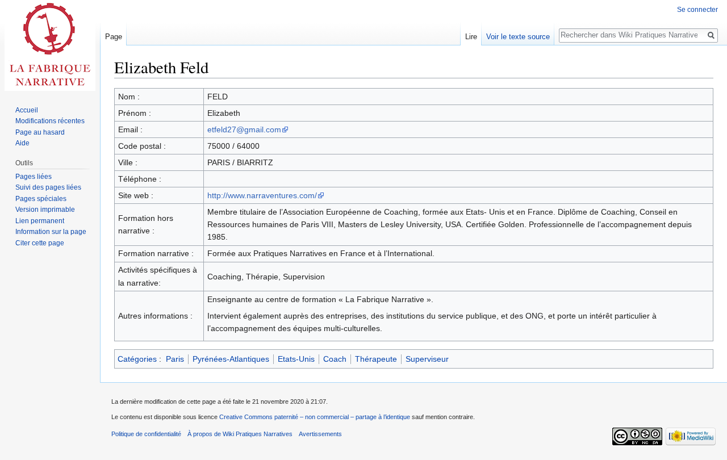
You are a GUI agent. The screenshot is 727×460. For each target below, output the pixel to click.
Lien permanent (39, 221)
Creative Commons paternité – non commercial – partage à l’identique (314, 416)
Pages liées (33, 177)
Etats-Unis (296, 358)
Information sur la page (50, 232)
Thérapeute (376, 358)
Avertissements (320, 433)
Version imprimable (45, 210)
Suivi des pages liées (48, 187)
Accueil (26, 110)
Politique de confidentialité (146, 433)
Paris (175, 358)
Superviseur (427, 358)
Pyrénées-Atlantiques (231, 358)
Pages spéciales (40, 199)
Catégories (137, 358)
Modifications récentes (50, 121)
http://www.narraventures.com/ (262, 195)
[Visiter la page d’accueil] (50, 45)
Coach (334, 358)
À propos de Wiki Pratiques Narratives (240, 433)
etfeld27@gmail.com (244, 129)
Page (113, 36)
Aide (22, 143)
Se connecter (697, 10)
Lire (471, 36)
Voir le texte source (518, 36)
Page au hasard (40, 132)
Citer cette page (39, 243)
